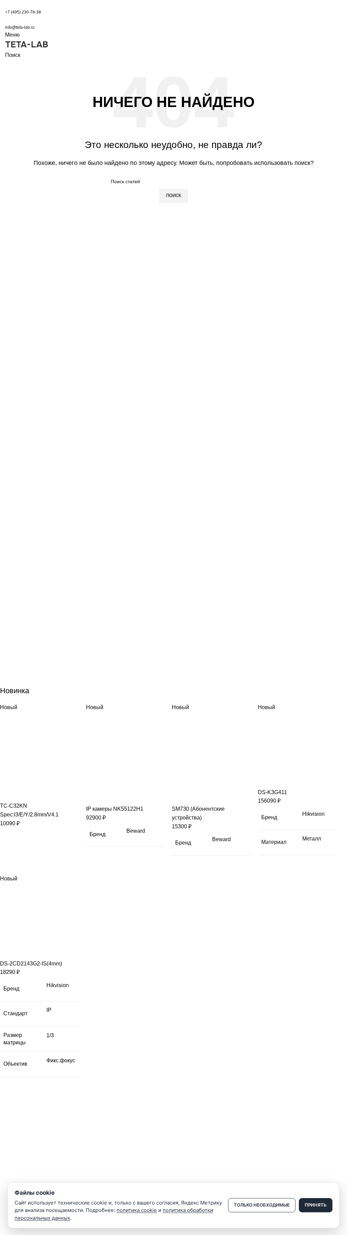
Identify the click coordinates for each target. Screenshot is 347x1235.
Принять (316, 1205)
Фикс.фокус (60, 1060)
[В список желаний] (45, 793)
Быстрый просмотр (26, 793)
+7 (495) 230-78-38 (23, 12)
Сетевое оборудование (31, 1178)
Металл (311, 839)
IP (49, 1010)
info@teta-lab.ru (20, 27)
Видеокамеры (20, 1167)
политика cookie (137, 1210)
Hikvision (313, 814)
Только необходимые (262, 1205)
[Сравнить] (8, 793)
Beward (135, 831)
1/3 (50, 1035)
